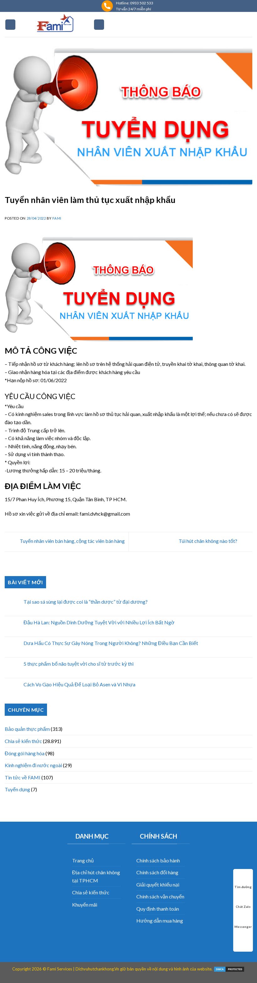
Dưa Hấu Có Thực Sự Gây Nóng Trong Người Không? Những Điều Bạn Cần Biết (111, 643)
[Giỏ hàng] (99, 24)
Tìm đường (243, 887)
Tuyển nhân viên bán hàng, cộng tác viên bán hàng (72, 541)
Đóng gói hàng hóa (25, 753)
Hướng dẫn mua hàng (159, 920)
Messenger (243, 926)
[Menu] (10, 24)
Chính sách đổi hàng (157, 872)
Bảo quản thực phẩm (27, 729)
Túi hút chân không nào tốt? (208, 541)
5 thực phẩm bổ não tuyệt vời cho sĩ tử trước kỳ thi (79, 664)
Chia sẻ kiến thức (23, 741)
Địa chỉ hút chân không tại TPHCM (96, 876)
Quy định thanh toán (157, 909)
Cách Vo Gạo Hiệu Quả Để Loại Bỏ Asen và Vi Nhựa (79, 684)
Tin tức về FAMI (22, 777)
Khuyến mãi (84, 905)
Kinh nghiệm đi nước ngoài (33, 765)
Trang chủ (83, 860)
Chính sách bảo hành (158, 860)
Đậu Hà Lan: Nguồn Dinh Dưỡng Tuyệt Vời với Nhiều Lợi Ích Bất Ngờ (99, 622)
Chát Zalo (243, 906)
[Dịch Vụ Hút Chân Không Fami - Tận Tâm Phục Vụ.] (54, 24)
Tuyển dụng (17, 789)
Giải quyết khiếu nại (157, 884)
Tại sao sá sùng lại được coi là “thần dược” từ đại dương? (86, 602)
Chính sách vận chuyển (160, 896)
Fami (56, 218)
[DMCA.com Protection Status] (229, 968)
